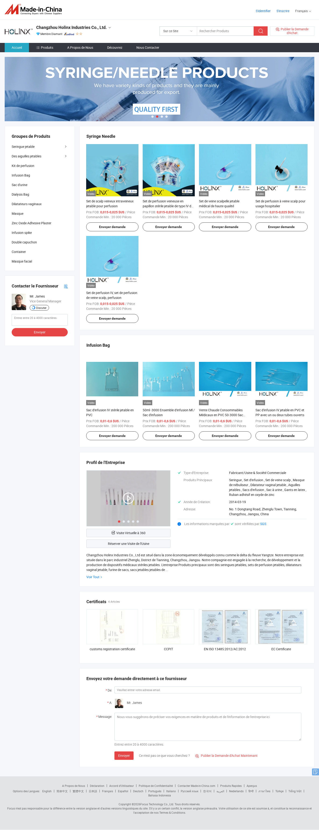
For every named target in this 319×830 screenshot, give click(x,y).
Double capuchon (24, 242)
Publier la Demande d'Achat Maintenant (226, 755)
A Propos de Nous (80, 47)
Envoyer (124, 755)
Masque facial (22, 261)
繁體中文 (78, 791)
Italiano (171, 791)
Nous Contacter (147, 47)
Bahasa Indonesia (159, 795)
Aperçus (252, 786)
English (47, 791)
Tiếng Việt (294, 791)
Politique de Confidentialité (156, 786)
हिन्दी (251, 791)
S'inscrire (282, 11)
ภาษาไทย (264, 791)
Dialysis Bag (20, 194)
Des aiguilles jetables (26, 156)
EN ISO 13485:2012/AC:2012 (225, 649)
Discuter (41, 308)
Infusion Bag (21, 175)
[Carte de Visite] (66, 286)
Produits (47, 47)
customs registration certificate (112, 649)
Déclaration (97, 786)
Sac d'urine (19, 185)
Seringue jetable (23, 146)
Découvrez (114, 47)
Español (123, 791)
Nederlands (236, 791)
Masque (17, 213)
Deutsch (138, 791)
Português (154, 791)
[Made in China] (35, 9)
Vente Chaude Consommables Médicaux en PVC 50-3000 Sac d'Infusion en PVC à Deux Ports (221, 415)
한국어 (207, 791)
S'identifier (263, 11)
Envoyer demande (112, 227)
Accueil (17, 47)
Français (107, 791)
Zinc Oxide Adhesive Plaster (31, 223)
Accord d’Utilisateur (121, 786)
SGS (263, 524)
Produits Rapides (231, 786)
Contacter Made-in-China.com (196, 786)
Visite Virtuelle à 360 (130, 533)
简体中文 (62, 791)
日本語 (93, 791)
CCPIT (168, 649)
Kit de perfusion (23, 165)
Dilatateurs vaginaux (27, 204)
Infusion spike (22, 232)
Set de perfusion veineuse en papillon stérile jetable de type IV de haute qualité (168, 206)
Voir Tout (92, 577)
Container (19, 251)
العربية (220, 791)
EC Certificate (281, 649)
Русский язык (189, 791)
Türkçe (279, 791)
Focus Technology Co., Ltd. (157, 804)
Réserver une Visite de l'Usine (128, 543)
